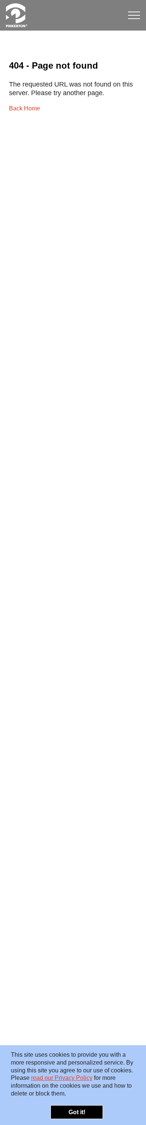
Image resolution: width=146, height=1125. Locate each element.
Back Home (24, 108)
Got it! (77, 1112)
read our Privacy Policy (61, 1078)
